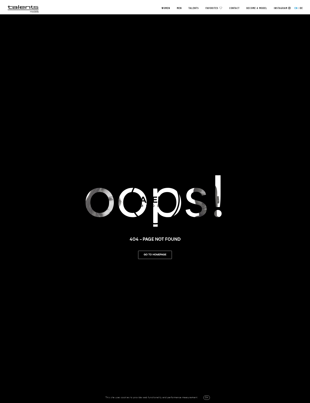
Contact (234, 8)
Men (179, 8)
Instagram (281, 8)
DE (301, 8)
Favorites (212, 8)
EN (296, 8)
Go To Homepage (155, 255)
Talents (194, 8)
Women (166, 8)
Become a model (256, 8)
